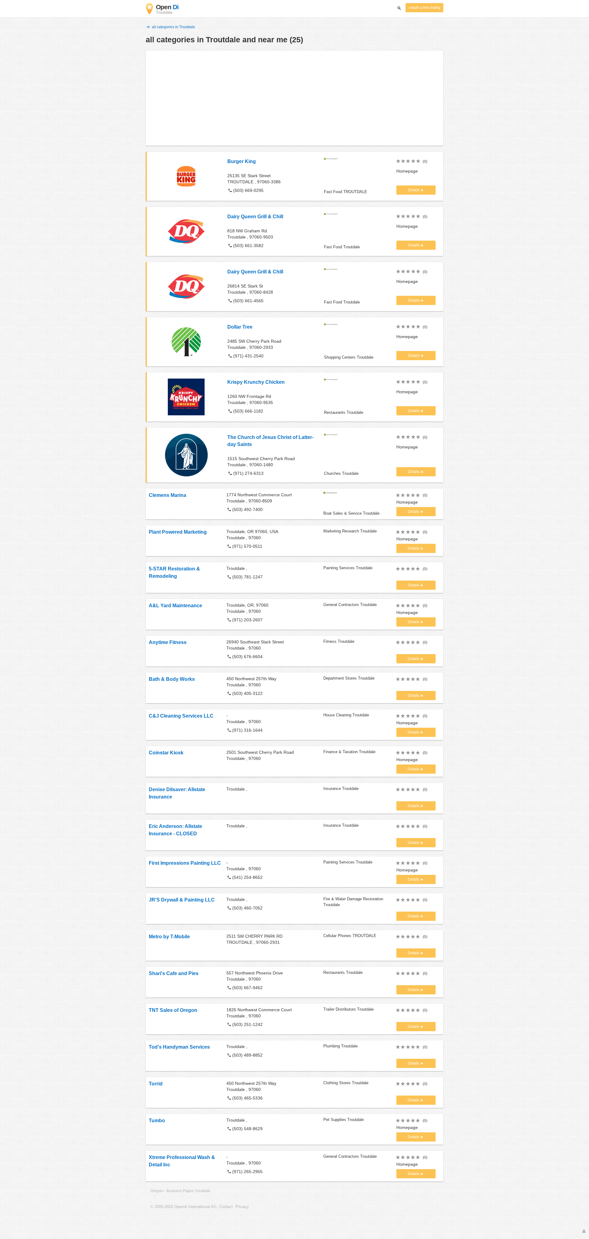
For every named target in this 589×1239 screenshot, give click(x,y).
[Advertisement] (294, 98)
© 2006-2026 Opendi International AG (183, 1207)
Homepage (407, 171)
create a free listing (424, 8)
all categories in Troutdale (173, 27)
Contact (226, 1207)
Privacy (242, 1207)
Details (414, 190)
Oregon (156, 1191)
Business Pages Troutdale (188, 1191)
